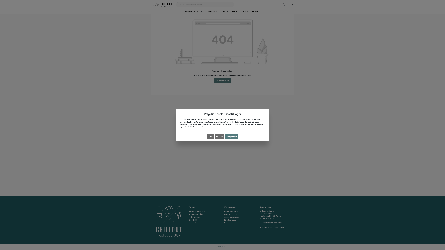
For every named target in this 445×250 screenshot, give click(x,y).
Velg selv (219, 137)
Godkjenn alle (232, 137)
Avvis (210, 137)
